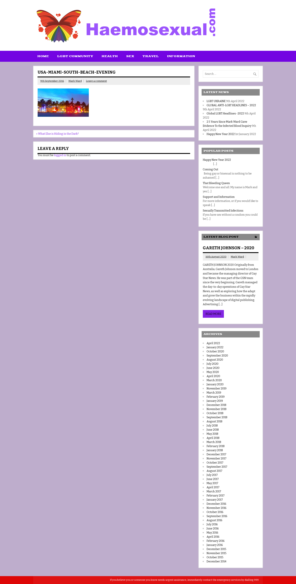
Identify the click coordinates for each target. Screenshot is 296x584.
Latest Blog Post (221, 236)
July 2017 (212, 475)
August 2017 (214, 470)
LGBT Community (75, 56)
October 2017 (215, 462)
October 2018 (215, 413)
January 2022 (215, 347)
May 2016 (212, 532)
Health (110, 56)
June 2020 (213, 368)
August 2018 (214, 421)
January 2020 (215, 384)
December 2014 (216, 561)
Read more (213, 314)
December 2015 (216, 549)
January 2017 (215, 499)
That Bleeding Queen (216, 183)
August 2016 (214, 520)
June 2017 (213, 479)
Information (181, 56)
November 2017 (216, 458)
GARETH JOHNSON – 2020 (228, 248)
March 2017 (214, 491)
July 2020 (212, 363)
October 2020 (215, 351)
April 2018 (213, 438)
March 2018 (214, 442)
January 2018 (215, 450)
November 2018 (216, 409)
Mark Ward (75, 81)
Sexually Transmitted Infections (223, 210)
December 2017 (216, 454)
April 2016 (213, 536)
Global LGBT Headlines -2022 (225, 113)
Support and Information (219, 196)
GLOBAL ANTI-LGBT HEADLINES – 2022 (231, 105)
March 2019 (214, 392)
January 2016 (215, 545)
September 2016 (217, 516)
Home (43, 56)
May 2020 (213, 372)
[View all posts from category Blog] (256, 237)
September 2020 (217, 355)
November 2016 (216, 508)
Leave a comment (96, 81)
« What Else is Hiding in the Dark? (57, 133)
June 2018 (213, 429)
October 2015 (215, 557)
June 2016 (213, 528)
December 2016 (216, 503)
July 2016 (212, 524)
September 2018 (217, 417)
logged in (60, 155)
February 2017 (216, 495)
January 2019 (215, 400)
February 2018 (216, 446)
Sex (130, 56)
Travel (151, 56)
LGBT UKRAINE (216, 101)
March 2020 (214, 380)
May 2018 (212, 433)
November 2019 (216, 388)
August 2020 (215, 359)
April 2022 (213, 343)
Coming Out (210, 169)
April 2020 (213, 376)
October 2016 (215, 512)
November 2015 (216, 553)
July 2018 (212, 425)
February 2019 (216, 396)
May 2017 (212, 483)
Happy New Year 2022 (221, 134)
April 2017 (213, 487)
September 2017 (217, 466)
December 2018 (216, 405)
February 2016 (216, 540)
